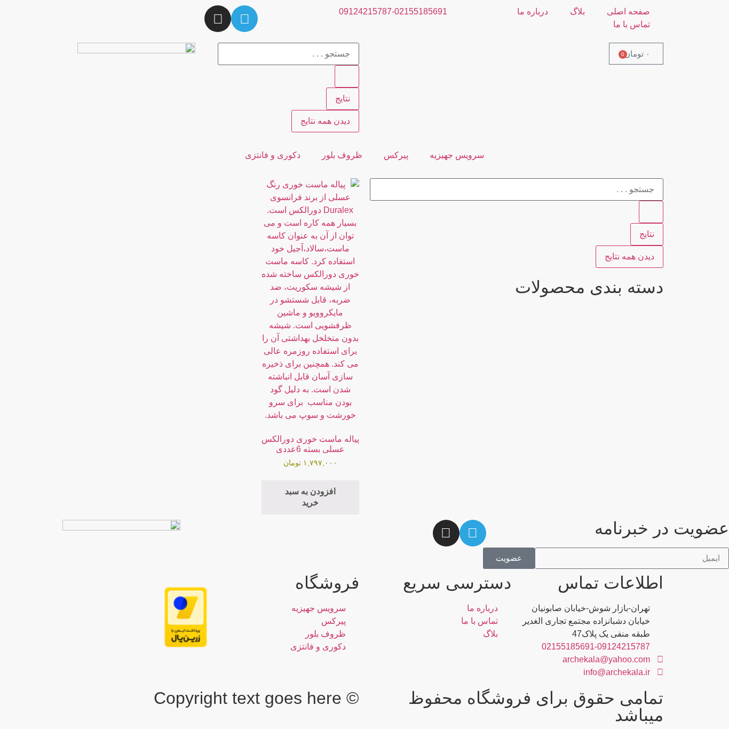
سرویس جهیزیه (457, 155)
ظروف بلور (342, 155)
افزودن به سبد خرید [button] (310, 497)
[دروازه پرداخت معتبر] (185, 644)
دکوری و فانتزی (272, 155)
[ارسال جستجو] (347, 76)
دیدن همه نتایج (325, 120)
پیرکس (396, 155)
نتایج (342, 98)
